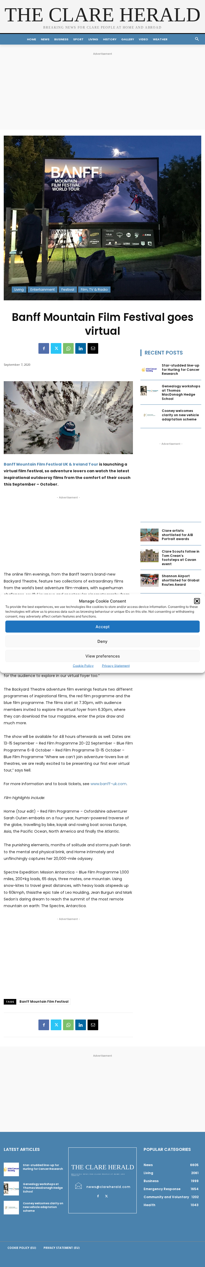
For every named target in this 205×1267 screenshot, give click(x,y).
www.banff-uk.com (108, 783)
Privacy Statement (116, 666)
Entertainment (42, 289)
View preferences (102, 655)
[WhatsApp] (68, 348)
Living (19, 289)
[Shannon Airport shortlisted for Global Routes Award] (149, 580)
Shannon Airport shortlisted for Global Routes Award (180, 580)
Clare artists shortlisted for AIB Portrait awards (177, 534)
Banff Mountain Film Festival (44, 1001)
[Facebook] (43, 348)
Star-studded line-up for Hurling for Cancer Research (180, 369)
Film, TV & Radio (94, 289)
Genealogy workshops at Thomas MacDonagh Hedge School (181, 392)
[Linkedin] (80, 348)
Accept (103, 626)
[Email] (93, 348)
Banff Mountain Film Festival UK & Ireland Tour (51, 464)
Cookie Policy (83, 666)
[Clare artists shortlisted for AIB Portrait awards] (149, 535)
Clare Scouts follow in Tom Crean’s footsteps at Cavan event (180, 557)
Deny (102, 641)
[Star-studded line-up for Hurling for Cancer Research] (149, 369)
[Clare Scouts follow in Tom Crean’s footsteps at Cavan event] (149, 555)
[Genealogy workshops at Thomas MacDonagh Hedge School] (149, 390)
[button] (197, 601)
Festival (67, 289)
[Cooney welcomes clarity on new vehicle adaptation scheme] (149, 415)
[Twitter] (56, 348)
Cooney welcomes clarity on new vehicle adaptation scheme (180, 414)
